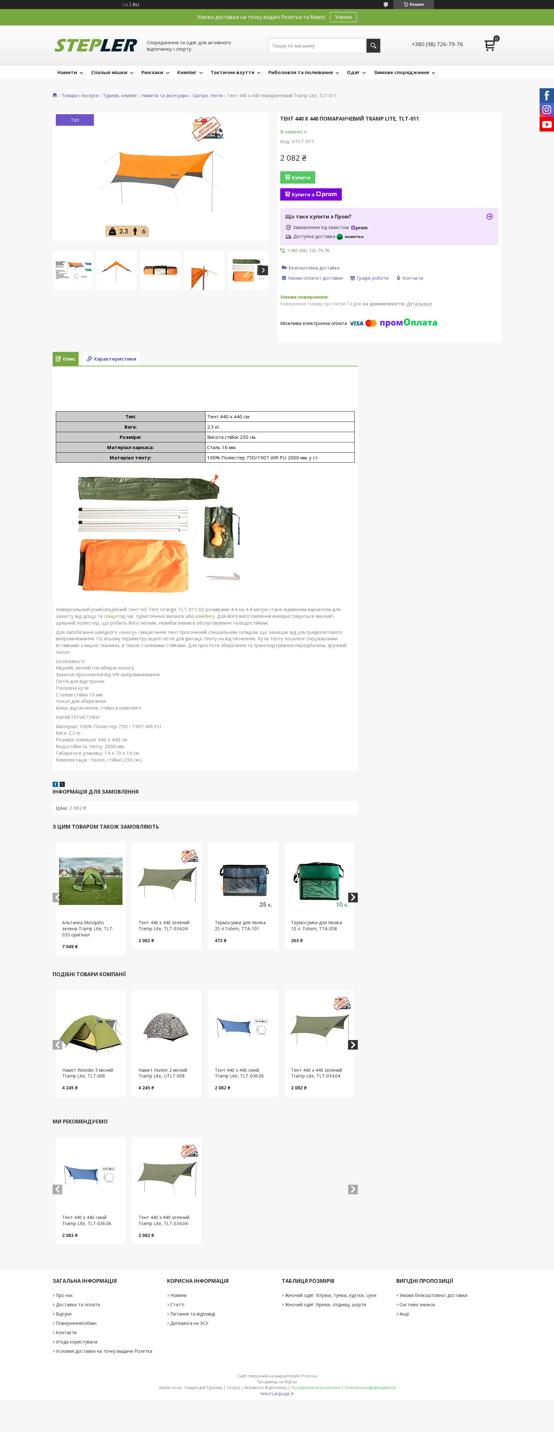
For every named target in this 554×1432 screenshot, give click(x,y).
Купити (301, 177)
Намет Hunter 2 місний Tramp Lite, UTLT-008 (162, 1073)
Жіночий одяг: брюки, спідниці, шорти (325, 1304)
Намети (67, 72)
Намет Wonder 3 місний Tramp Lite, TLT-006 (87, 1073)
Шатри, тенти (208, 95)
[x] (62, 785)
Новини (178, 1295)
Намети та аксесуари (165, 95)
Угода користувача (76, 1342)
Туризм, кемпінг (120, 95)
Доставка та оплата (78, 1304)
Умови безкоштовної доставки (433, 1295)
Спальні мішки (109, 72)
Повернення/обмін (76, 1323)
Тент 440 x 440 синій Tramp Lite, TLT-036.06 (239, 1073)
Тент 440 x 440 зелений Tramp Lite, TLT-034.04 (163, 925)
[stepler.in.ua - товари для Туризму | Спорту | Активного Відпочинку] (96, 45)
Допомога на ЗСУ (189, 1323)
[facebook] (55, 785)
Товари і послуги (80, 95)
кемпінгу (205, 616)
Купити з (303, 194)
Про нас (64, 1295)
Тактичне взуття (232, 72)
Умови (343, 17)
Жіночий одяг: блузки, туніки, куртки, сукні (330, 1295)
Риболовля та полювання (300, 72)
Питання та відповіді (192, 1314)
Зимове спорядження (401, 72)
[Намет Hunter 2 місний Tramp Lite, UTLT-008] (167, 1029)
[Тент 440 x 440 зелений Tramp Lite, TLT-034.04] (167, 881)
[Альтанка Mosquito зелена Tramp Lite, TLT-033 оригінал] (91, 881)
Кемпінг (187, 72)
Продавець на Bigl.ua (277, 1382)
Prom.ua (309, 1376)
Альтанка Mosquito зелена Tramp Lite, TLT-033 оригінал (88, 928)
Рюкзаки (152, 72)
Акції (404, 1314)
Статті (177, 1304)
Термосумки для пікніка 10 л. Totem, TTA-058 (316, 925)
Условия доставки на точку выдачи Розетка (104, 1351)
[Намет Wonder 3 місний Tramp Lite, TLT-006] (91, 1029)
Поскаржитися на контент (315, 1387)
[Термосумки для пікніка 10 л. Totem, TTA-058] (320, 881)
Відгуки (63, 1314)
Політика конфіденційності (370, 1387)
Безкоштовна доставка (314, 267)
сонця (111, 616)
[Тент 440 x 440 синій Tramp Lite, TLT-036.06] (243, 1029)
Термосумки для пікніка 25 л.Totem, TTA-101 (240, 925)
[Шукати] (373, 46)
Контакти (66, 1332)
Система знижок (417, 1304)
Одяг (353, 72)
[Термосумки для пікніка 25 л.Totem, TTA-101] (243, 881)
